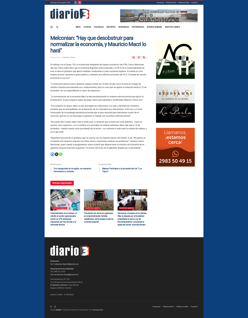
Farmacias (160, 2)
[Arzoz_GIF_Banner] (175, 59)
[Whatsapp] (61, 154)
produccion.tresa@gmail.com (66, 274)
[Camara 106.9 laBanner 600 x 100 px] (159, 16)
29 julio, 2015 (55, 57)
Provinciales (138, 27)
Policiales (99, 27)
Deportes (111, 27)
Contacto (194, 2)
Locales (87, 27)
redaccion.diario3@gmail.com (67, 264)
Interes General (154, 27)
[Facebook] (52, 154)
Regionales (123, 27)
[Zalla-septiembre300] (175, 147)
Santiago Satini (98, 310)
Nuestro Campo (172, 27)
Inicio (78, 27)
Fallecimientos (171, 2)
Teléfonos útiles (183, 2)
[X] (56, 154)
